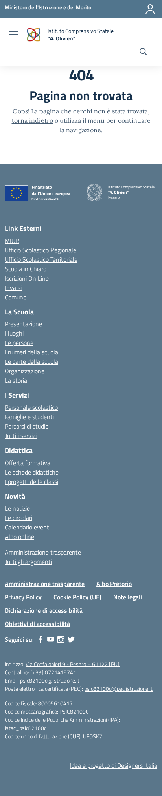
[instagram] (60, 639)
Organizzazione (24, 371)
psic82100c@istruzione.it (49, 680)
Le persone (19, 342)
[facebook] (40, 639)
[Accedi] (150, 9)
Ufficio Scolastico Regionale (40, 250)
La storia (16, 380)
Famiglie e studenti (29, 417)
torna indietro (32, 120)
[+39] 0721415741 (53, 672)
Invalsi (13, 287)
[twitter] (71, 639)
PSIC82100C (74, 711)
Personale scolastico (31, 407)
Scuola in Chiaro (25, 269)
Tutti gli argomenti (28, 561)
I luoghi (14, 333)
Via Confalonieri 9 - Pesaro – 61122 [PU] (73, 664)
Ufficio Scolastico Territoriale (41, 259)
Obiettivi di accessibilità (37, 623)
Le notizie (17, 508)
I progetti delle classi (31, 481)
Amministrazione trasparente (43, 552)
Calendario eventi (27, 527)
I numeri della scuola (31, 352)
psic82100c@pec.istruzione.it (118, 689)
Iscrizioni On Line (27, 278)
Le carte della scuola (31, 361)
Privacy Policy (23, 597)
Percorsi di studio (26, 426)
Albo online (19, 536)
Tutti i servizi (21, 435)
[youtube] (50, 639)
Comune (15, 297)
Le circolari (18, 517)
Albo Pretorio (114, 583)
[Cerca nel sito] (143, 52)
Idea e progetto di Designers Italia (113, 765)
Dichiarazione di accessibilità (44, 610)
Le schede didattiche (32, 472)
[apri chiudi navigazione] (13, 35)
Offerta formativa (27, 462)
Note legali (127, 597)
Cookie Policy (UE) (77, 597)
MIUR (12, 240)
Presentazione (23, 324)
